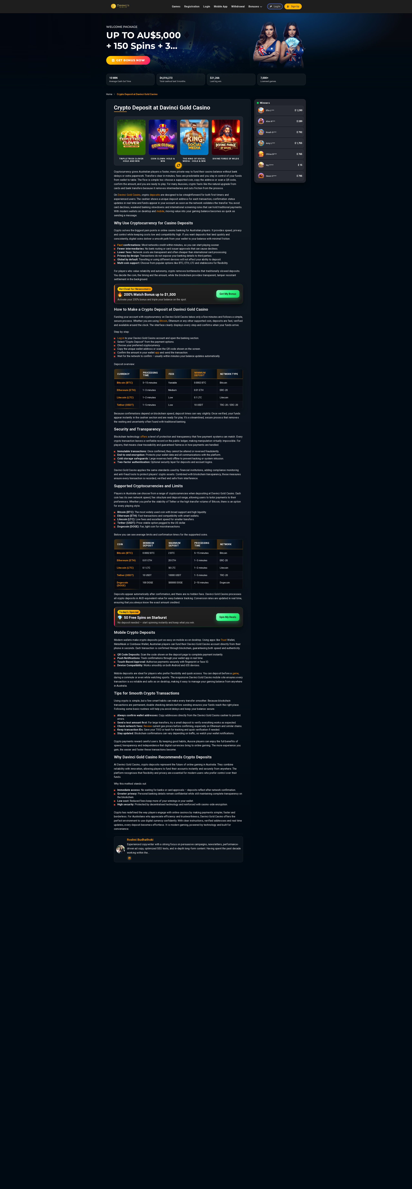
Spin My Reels (227, 617)
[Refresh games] (178, 165)
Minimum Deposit (200, 374)
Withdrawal (238, 6)
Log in (120, 338)
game (235, 673)
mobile (160, 211)
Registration (191, 6)
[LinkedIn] (129, 858)
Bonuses (253, 6)
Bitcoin (163, 320)
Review (148, 726)
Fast (120, 245)
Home (109, 94)
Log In (277, 6)
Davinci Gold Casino (129, 194)
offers (144, 436)
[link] (280, 111)
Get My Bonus (228, 293)
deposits (155, 194)
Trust (224, 639)
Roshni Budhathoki (140, 839)
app (157, 352)
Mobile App (220, 6)
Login (206, 6)
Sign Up (295, 6)
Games (176, 6)
